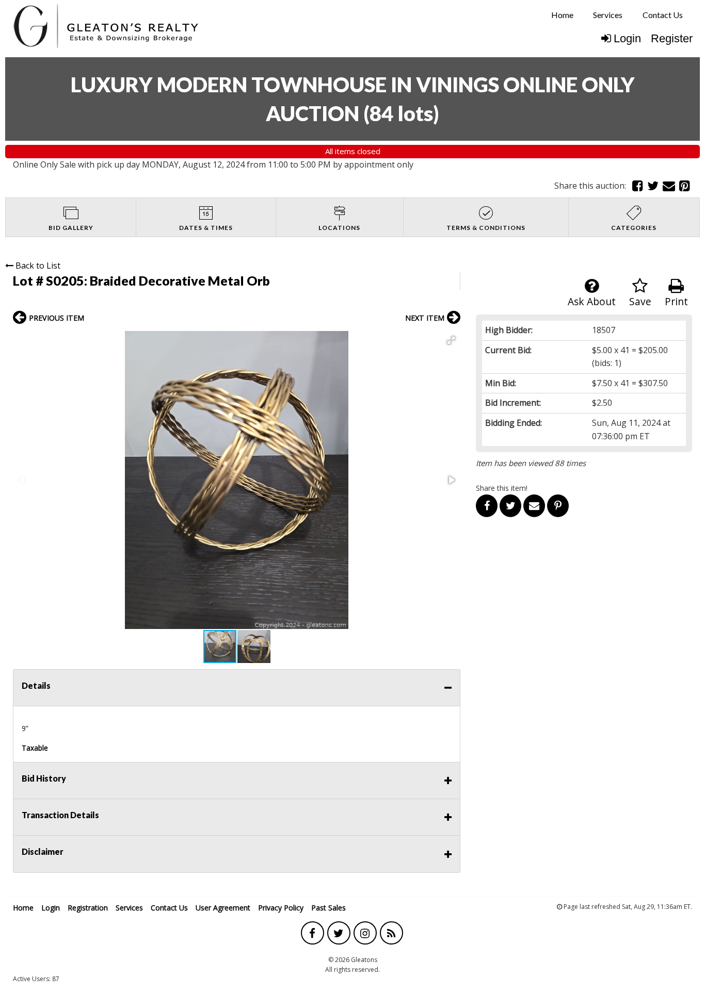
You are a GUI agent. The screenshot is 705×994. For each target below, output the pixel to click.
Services (607, 15)
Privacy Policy (280, 908)
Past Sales (328, 908)
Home (562, 15)
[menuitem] (562, 15)
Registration (88, 908)
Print (676, 301)
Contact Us (663, 15)
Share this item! (501, 488)
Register (672, 38)
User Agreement (223, 908)
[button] (451, 340)
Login (627, 38)
